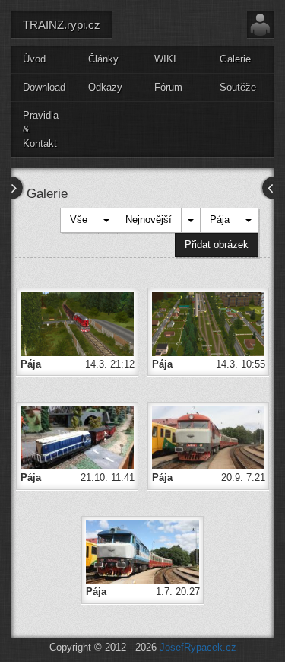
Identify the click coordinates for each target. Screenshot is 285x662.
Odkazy (105, 87)
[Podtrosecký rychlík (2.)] (208, 437)
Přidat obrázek (217, 244)
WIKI (165, 59)
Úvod (34, 59)
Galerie (235, 59)
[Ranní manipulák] (77, 437)
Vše (78, 219)
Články (103, 59)
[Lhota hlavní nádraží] (208, 323)
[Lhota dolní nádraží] (77, 323)
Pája (220, 219)
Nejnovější (148, 219)
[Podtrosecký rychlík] (142, 551)
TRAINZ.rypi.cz (61, 24)
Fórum (168, 87)
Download (44, 87)
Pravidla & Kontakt (41, 129)
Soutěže (238, 87)
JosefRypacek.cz (198, 647)
